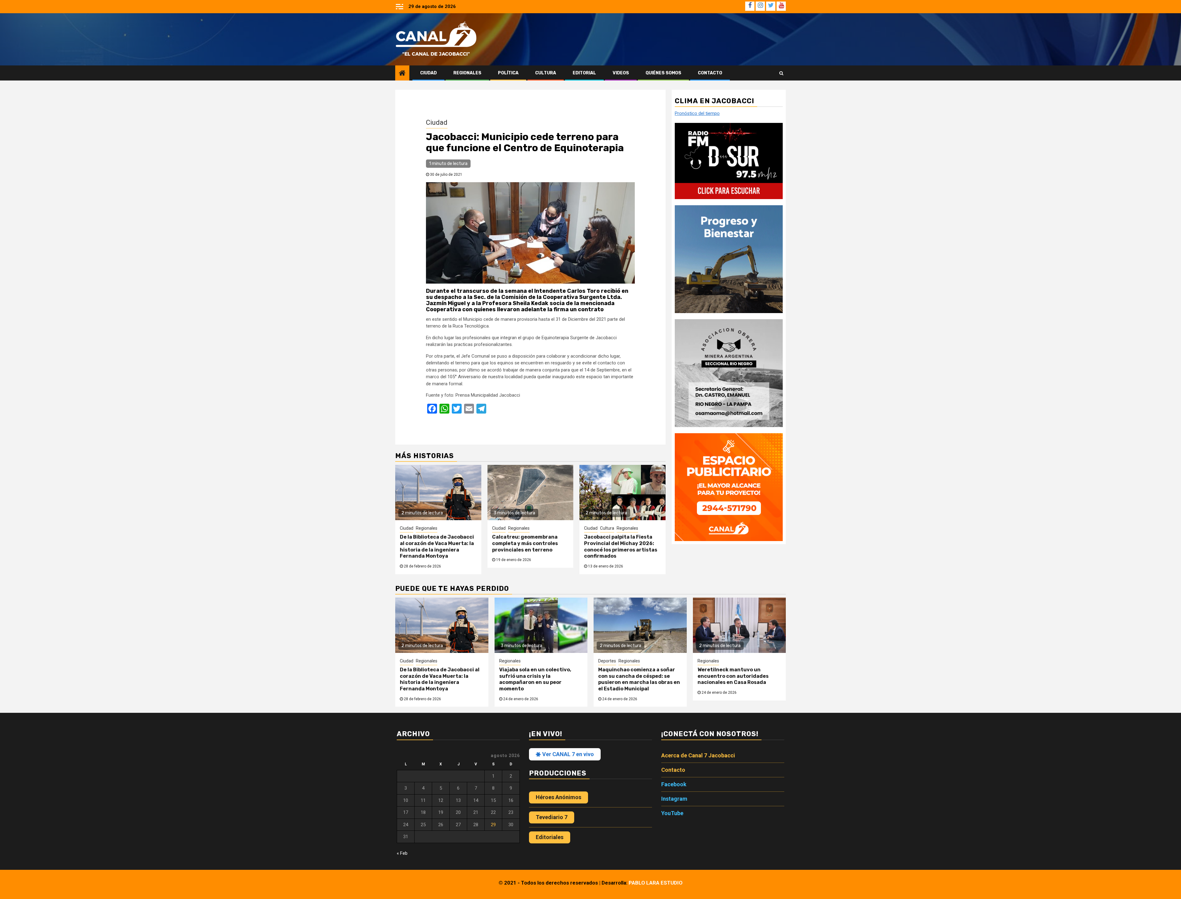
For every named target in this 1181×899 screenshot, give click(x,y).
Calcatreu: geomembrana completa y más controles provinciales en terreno (525, 543)
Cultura (545, 73)
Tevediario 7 (551, 817)
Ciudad (428, 73)
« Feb (402, 853)
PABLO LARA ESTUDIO (655, 883)
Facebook (673, 784)
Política (508, 73)
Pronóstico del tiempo (697, 113)
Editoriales (549, 837)
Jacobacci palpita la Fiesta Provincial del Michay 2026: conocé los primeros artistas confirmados (620, 546)
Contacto (710, 73)
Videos (621, 73)
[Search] (781, 73)
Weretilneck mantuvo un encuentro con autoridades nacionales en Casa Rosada (733, 676)
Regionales (467, 73)
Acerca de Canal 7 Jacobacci (698, 755)
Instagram (674, 798)
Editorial (584, 73)
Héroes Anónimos (558, 797)
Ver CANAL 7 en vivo (567, 754)
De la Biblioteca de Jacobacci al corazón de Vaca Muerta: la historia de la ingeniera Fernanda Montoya (437, 546)
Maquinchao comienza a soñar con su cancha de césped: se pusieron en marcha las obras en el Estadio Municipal (639, 679)
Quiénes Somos (663, 73)
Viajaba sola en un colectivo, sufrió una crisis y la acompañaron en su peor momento (535, 679)
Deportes (607, 660)
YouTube (672, 813)
